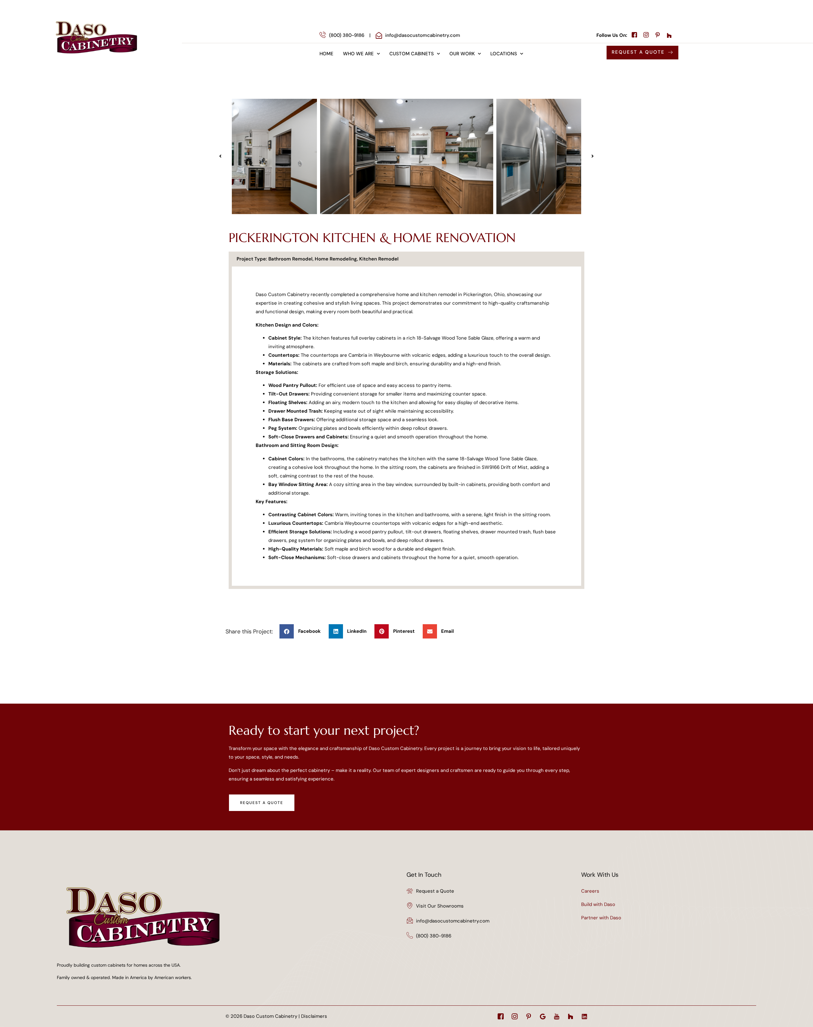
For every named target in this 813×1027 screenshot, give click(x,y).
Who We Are (358, 54)
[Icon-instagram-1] (515, 1016)
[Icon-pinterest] (529, 1016)
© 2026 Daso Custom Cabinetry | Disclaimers (276, 1016)
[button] (220, 156)
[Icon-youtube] (557, 1016)
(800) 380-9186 (433, 936)
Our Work (462, 54)
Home (326, 54)
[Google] (543, 1016)
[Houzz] (571, 1016)
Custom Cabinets (411, 54)
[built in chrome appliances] (406, 156)
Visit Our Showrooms (440, 906)
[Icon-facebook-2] (501, 1016)
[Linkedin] (584, 1016)
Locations (503, 54)
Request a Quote (435, 891)
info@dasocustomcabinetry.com (452, 921)
